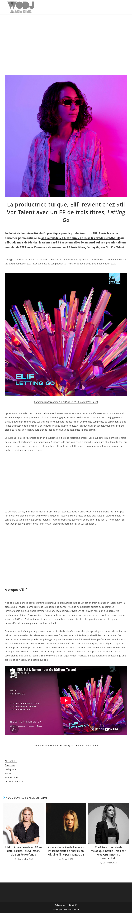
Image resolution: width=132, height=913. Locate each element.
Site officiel (11, 761)
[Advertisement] (66, 39)
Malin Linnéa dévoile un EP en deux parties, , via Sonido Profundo (23, 851)
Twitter (8, 773)
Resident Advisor (14, 781)
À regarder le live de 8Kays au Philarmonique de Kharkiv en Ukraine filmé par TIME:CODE (66, 851)
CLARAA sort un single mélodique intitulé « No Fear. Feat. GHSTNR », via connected (108, 853)
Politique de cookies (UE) (66, 905)
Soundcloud (11, 777)
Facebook (10, 765)
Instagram (10, 769)
